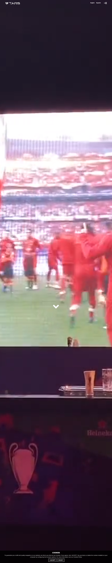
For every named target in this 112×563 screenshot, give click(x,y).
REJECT (60, 560)
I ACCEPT (52, 560)
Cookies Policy (77, 557)
